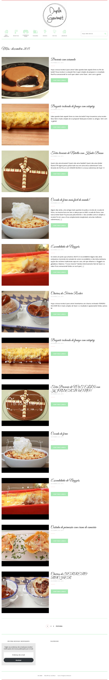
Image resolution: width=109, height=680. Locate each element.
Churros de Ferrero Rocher (66, 293)
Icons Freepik (61, 675)
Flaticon (69, 675)
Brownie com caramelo (63, 59)
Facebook (54, 641)
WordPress (47, 675)
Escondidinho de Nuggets (65, 247)
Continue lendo (59, 80)
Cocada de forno (59, 434)
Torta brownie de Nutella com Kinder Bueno (77, 153)
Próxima (59, 626)
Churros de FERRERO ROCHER (69, 576)
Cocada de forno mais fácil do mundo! (70, 200)
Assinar (19, 660)
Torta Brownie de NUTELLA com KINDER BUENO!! (75, 389)
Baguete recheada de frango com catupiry (73, 106)
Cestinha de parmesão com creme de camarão (73, 527)
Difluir (54, 675)
